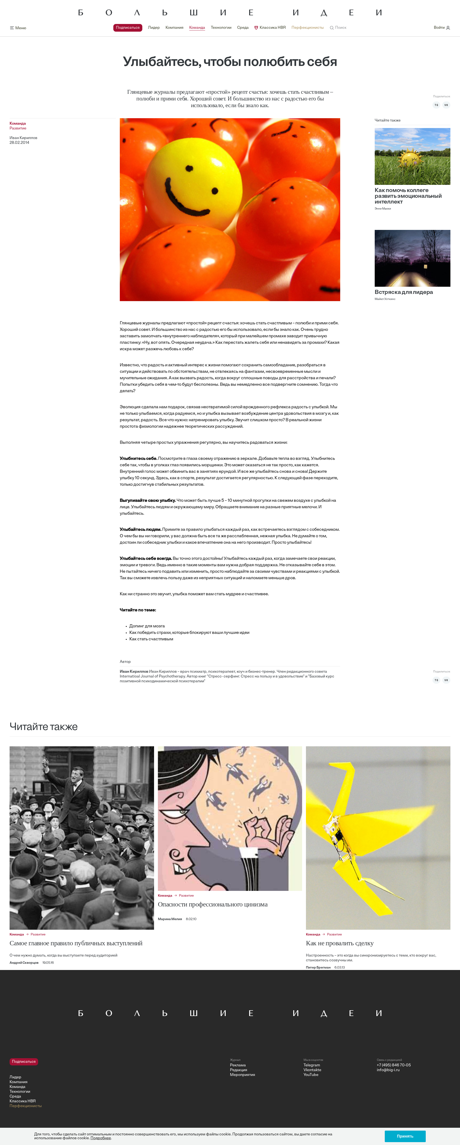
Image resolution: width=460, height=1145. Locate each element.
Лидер (154, 28)
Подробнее (101, 1138)
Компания (175, 28)
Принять (405, 1136)
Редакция (238, 1070)
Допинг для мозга (147, 626)
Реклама (238, 1065)
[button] (337, 27)
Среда (243, 28)
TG (436, 105)
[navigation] (218, 28)
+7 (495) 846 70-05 (394, 1065)
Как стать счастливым (151, 639)
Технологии (221, 28)
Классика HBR (273, 28)
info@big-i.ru (388, 1070)
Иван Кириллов (23, 138)
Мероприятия (242, 1075)
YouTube (311, 1075)
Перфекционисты (308, 28)
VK (446, 105)
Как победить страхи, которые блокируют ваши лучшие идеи (189, 633)
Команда (197, 28)
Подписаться (128, 28)
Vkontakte (312, 1070)
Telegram (312, 1065)
